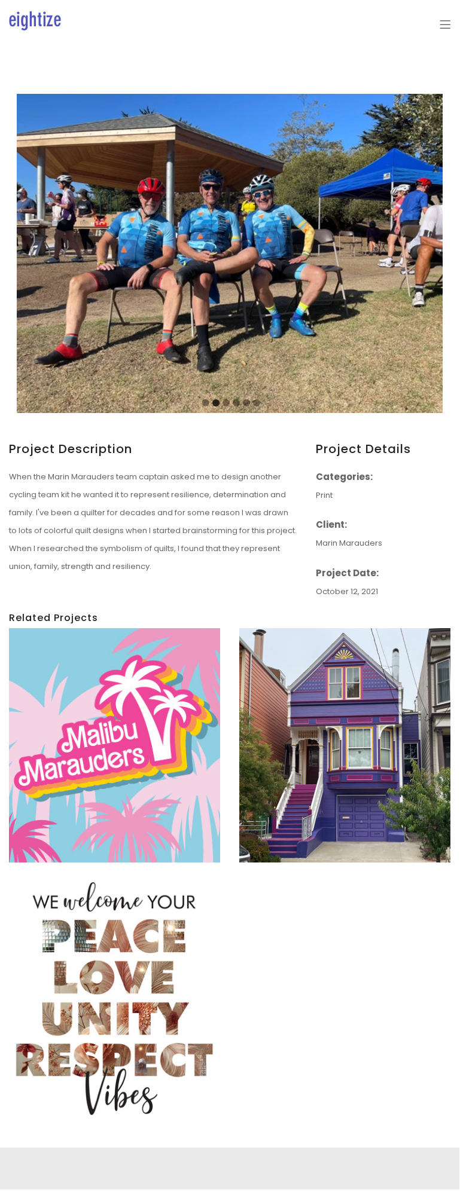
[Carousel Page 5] (246, 402)
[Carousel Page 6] (256, 402)
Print (324, 495)
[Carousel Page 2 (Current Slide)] (216, 402)
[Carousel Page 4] (236, 402)
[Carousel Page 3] (226, 402)
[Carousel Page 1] (205, 402)
